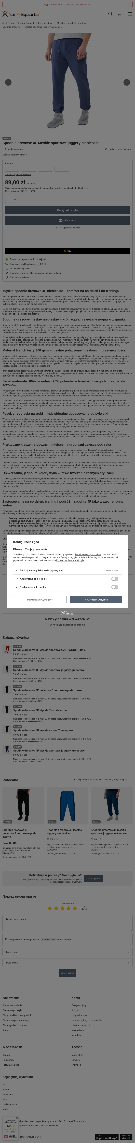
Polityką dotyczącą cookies (88, 554)
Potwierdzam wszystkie (96, 599)
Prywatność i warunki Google (70, 560)
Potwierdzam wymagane (40, 599)
